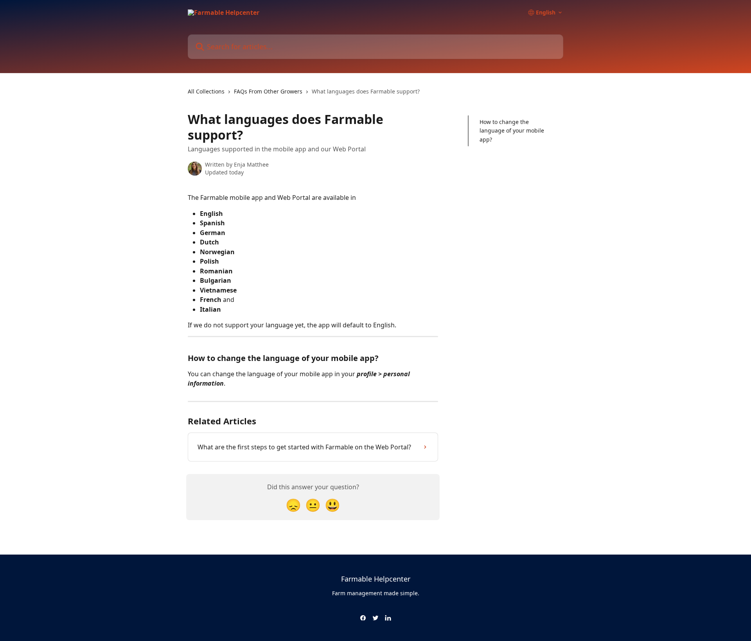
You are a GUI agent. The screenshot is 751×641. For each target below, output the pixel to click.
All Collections (206, 91)
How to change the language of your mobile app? (512, 130)
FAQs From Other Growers (268, 91)
